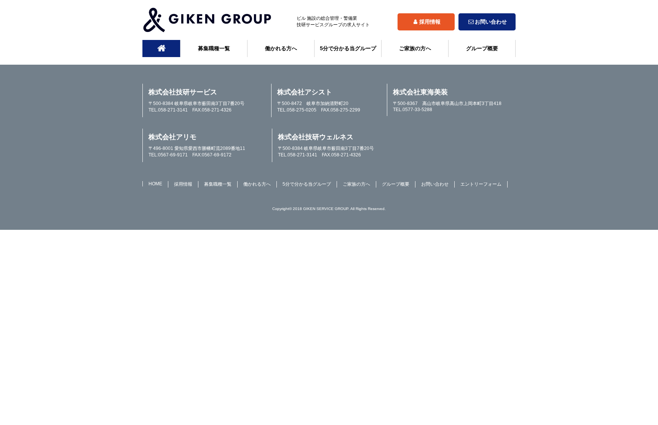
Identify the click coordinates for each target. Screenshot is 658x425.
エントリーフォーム (480, 184)
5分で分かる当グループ (348, 48)
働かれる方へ (281, 48)
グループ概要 (482, 48)
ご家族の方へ (415, 48)
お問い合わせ (491, 22)
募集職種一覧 (214, 48)
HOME (155, 183)
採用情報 (430, 22)
